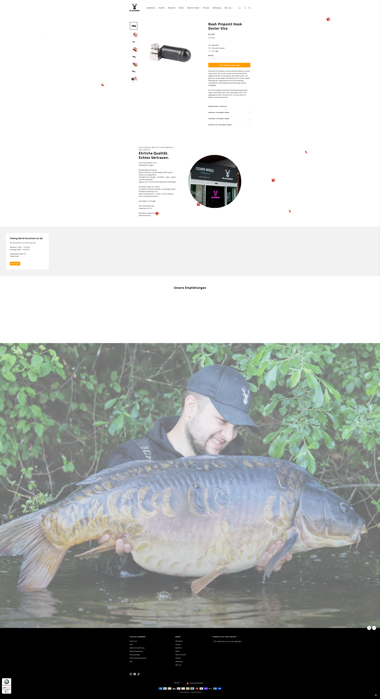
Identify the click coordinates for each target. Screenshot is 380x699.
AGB (131, 644)
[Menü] (10, 679)
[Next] (374, 628)
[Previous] (369, 628)
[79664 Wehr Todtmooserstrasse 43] (190, 251)
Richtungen (15, 264)
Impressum (133, 641)
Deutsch (177, 683)
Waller (181, 8)
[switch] (7, 691)
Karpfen (162, 8)
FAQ (131, 661)
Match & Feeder (193, 8)
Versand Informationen (218, 119)
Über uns (228, 8)
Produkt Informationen (218, 112)
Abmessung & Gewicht (217, 106)
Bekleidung (217, 8)
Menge (211, 55)
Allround (206, 8)
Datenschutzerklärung (137, 648)
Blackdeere (151, 8)
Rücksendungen (135, 654)
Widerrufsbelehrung (136, 651)
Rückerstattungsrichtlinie (138, 658)
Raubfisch (172, 8)
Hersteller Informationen (220, 125)
